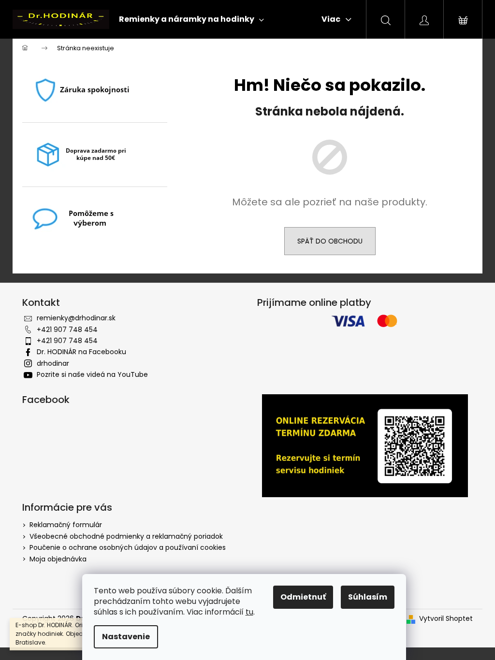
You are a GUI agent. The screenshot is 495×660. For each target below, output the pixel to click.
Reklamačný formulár (65, 525)
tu (249, 611)
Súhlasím (367, 597)
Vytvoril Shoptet (446, 618)
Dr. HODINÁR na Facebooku (81, 352)
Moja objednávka (58, 559)
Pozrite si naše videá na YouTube (92, 374)
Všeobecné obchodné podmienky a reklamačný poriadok (126, 536)
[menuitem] (191, 19)
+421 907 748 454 (67, 329)
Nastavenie (126, 636)
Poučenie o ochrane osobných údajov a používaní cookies (127, 547)
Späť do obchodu (330, 241)
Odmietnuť (303, 597)
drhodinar (53, 363)
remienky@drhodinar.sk (76, 318)
